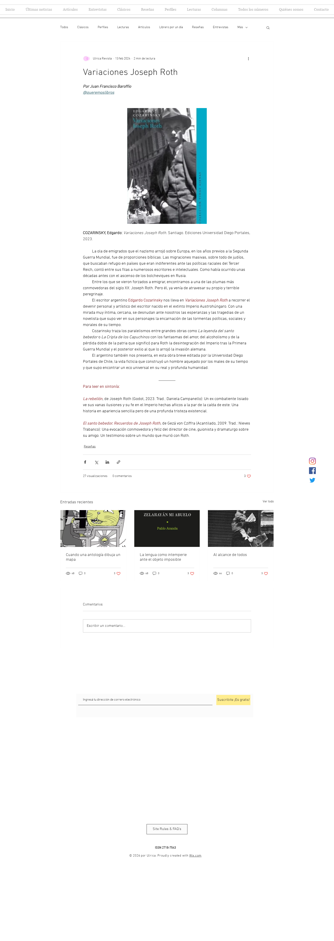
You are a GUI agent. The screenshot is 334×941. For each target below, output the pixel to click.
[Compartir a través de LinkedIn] (107, 462)
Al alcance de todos (230, 555)
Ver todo (268, 502)
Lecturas (123, 27)
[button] (268, 27)
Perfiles (103, 27)
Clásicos (83, 27)
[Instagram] (312, 461)
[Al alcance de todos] (241, 528)
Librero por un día (171, 27)
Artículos (144, 27)
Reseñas (198, 27)
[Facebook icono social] (312, 470)
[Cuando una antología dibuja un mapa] (93, 528)
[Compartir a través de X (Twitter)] (96, 462)
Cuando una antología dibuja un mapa (93, 557)
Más (240, 27)
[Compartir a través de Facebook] (85, 462)
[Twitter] (312, 480)
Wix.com (195, 856)
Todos (64, 27)
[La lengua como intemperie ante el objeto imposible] (167, 528)
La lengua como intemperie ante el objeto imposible (163, 557)
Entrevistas (220, 27)
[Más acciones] (248, 58)
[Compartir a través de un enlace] (118, 462)
